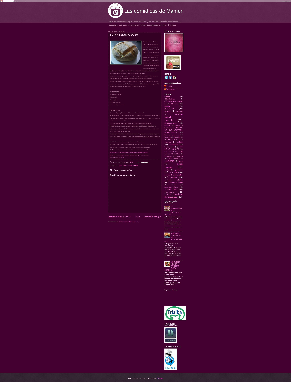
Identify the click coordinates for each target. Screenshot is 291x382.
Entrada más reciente (119, 217)
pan (120, 165)
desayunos (167, 142)
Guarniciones (169, 147)
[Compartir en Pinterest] (147, 162)
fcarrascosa (170, 89)
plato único (174, 172)
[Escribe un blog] (143, 162)
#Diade (167, 97)
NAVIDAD (169, 161)
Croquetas (167, 137)
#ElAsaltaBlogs (169, 99)
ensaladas (174, 144)
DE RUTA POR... (171, 139)
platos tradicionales (130, 165)
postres (174, 177)
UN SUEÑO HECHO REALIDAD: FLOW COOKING (172, 266)
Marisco (180, 156)
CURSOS (177, 137)
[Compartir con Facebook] (146, 162)
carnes (167, 111)
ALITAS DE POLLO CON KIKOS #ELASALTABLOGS (173, 237)
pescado (179, 170)
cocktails (167, 125)
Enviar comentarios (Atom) (129, 222)
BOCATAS (169, 109)
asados (167, 106)
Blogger (160, 378)
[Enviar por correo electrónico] (142, 162)
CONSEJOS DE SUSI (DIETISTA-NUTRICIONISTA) (173, 130)
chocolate (179, 111)
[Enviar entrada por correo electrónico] (138, 162)
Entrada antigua (152, 217)
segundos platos (171, 187)
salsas (173, 185)
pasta (166, 170)
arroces (174, 104)
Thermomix (169, 192)
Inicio (137, 217)
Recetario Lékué (176, 182)
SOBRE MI (170, 190)
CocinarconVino (170, 123)
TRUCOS (167, 195)
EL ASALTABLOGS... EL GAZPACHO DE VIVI (173, 211)
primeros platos (173, 180)
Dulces (180, 142)
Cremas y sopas (171, 135)
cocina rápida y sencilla (173, 117)
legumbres (167, 156)
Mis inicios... (173, 158)
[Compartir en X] (145, 162)
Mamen (169, 86)
